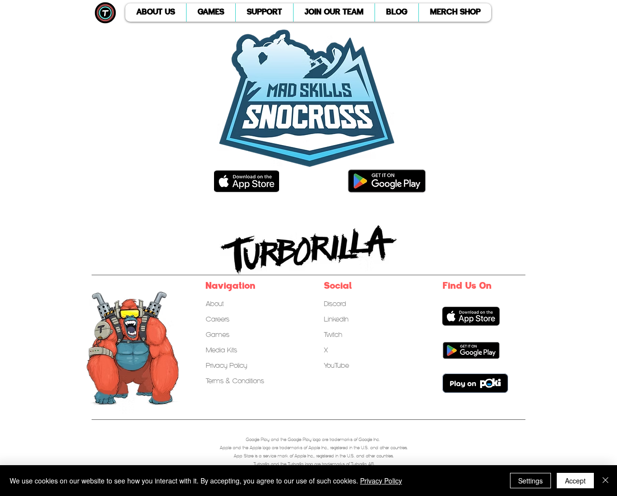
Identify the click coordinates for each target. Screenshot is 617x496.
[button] (155, 12)
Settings (530, 480)
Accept (575, 480)
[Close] (605, 480)
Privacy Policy (381, 480)
